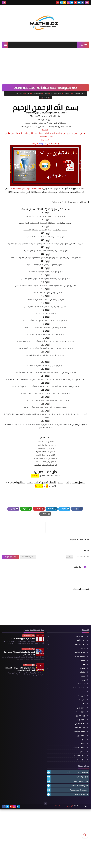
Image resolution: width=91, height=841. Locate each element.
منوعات (82, 676)
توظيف (83, 660)
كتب (84, 664)
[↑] (45, 803)
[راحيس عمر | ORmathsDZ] (45, 21)
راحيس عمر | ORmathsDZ (63, 806)
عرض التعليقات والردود (10, 556)
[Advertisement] (45, 67)
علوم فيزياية (81, 759)
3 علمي (46, 93)
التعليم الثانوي (37, 93)
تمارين (28, 93)
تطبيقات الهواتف (79, 731)
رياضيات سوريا (81, 735)
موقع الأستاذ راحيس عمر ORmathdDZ (27, 188)
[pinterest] (57, 2)
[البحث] (4, 2)
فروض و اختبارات (80, 656)
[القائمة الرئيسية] (5, 45)
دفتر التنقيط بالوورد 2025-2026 (23, 638)
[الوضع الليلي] (85, 835)
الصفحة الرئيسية (56, 93)
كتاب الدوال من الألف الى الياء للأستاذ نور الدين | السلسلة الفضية (20, 669)
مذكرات (82, 668)
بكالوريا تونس (81, 707)
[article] (25, 527)
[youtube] (75, 2)
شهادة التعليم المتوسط (77, 687)
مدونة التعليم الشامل (81, 781)
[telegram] (61, 2)
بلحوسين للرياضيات (82, 776)
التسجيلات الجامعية (79, 747)
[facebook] (82, 2)
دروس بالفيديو (80, 715)
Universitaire (81, 691)
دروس (83, 679)
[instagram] (68, 2)
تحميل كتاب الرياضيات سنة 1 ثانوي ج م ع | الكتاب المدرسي (19, 653)
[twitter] (71, 2)
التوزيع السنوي (80, 695)
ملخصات (82, 672)
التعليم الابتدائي (80, 683)
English (83, 739)
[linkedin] (79, 2)
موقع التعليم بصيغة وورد (79, 785)
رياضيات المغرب (80, 699)
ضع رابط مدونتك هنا (81, 794)
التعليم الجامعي (80, 723)
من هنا (35, 143)
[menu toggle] (87, 2)
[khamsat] (64, 2)
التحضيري (82, 743)
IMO (84, 703)
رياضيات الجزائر (20, 93)
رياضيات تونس (81, 719)
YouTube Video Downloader (79, 790)
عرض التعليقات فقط (27, 556)
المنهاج (82, 751)
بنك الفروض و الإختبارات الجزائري (77, 772)
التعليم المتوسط (80, 644)
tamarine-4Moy (80, 727)
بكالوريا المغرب (80, 711)
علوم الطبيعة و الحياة (78, 755)
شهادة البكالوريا (80, 652)
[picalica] (21, 806)
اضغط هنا (45, 140)
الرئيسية (81, 44)
